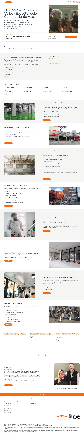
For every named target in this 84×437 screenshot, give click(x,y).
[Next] (46, 355)
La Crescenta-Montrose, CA (21, 48)
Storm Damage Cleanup (54, 63)
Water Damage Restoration (55, 58)
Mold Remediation (7, 403)
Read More (8, 385)
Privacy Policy (32, 401)
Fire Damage (6, 401)
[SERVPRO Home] (8, 2)
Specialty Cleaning (7, 410)
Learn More (46, 119)
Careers (18, 401)
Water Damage (7, 399)
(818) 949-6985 (76, 2)
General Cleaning (7, 412)
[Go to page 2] (42, 355)
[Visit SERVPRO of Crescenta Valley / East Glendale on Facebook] (43, 394)
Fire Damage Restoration (55, 61)
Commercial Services (8, 408)
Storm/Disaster (7, 405)
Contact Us (49, 2)
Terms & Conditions (33, 399)
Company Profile (20, 399)
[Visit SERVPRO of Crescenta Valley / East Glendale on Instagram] (41, 394)
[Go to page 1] (40, 355)
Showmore (6, 76)
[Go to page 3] (43, 355)
